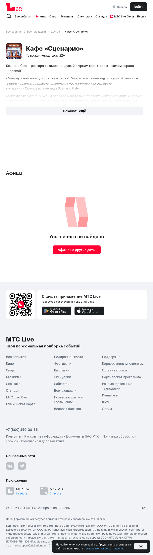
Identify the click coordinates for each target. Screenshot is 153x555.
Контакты (13, 436)
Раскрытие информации (43, 436)
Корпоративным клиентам (123, 363)
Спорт (53, 16)
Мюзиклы (67, 16)
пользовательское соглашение (104, 548)
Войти (138, 6)
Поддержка (111, 356)
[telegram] (22, 466)
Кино (42, 16)
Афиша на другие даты (76, 249)
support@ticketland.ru (33, 545)
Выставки (61, 369)
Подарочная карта (68, 356)
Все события (23, 16)
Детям (107, 408)
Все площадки (36, 31)
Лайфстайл (62, 383)
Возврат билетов (67, 408)
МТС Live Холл (124, 16)
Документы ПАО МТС (82, 436)
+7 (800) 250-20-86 (22, 429)
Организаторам (114, 369)
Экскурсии (62, 376)
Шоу (105, 401)
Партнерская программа (121, 376)
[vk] (10, 466)
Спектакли (84, 16)
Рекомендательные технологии (117, 386)
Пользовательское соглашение (68, 399)
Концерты (110, 394)
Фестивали (62, 363)
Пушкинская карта (20, 403)
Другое (55, 31)
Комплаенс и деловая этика (43, 440)
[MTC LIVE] (14, 7)
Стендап (101, 16)
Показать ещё (74, 110)
